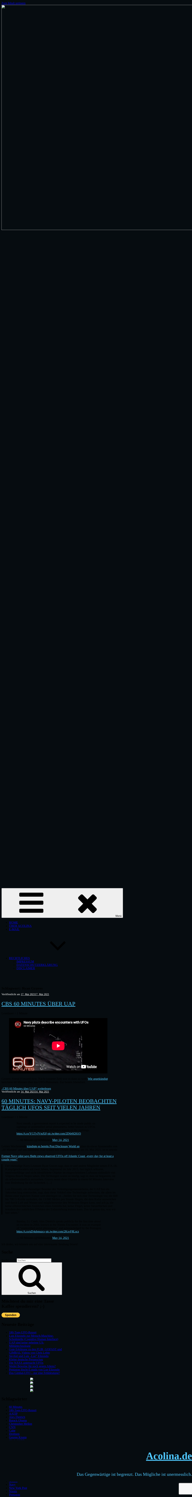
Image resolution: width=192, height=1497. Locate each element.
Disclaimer (25, 968)
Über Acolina (20, 925)
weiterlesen (26, 1088)
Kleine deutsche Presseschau (26, 1359)
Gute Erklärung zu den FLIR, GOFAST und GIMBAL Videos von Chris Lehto (35, 1351)
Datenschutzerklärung (37, 964)
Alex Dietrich (17, 1417)
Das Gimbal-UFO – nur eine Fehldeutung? (34, 1373)
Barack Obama (18, 1420)
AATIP (13, 1413)
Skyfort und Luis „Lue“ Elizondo (29, 1356)
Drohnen (14, 1433)
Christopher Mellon (20, 1423)
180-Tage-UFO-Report (22, 1332)
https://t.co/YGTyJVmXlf (31, 1133)
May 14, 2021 (60, 1140)
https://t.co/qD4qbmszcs (30, 1231)
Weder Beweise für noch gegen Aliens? (32, 1366)
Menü (119, 916)
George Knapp (18, 1437)
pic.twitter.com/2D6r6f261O (64, 1133)
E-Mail (14, 929)
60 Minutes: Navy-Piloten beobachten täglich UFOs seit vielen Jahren (59, 1104)
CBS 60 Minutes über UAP (38, 1004)
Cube (12, 1430)
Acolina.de (169, 1456)
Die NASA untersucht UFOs (26, 1362)
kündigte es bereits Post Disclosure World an (53, 1146)
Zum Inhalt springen (14, 3)
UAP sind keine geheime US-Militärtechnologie (26, 1344)
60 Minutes (15, 1406)
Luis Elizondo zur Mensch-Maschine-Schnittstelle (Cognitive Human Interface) (33, 1337)
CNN (12, 1427)
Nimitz (13, 1491)
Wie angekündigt (98, 1078)
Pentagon (14, 1494)
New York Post (18, 1487)
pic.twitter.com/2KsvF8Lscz (62, 1231)
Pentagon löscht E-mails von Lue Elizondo (34, 1369)
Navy (12, 1484)
